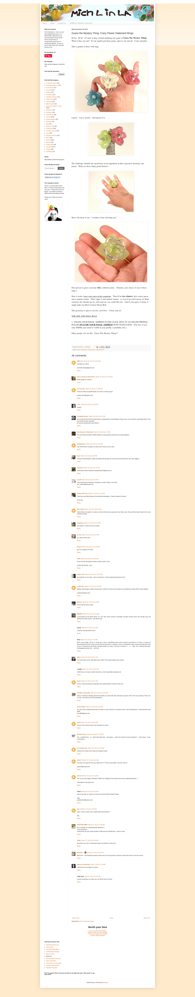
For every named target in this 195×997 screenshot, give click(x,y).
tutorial (48, 140)
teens (48, 137)
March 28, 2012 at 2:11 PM (97, 416)
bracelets (49, 90)
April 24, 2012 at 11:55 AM (93, 876)
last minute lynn (82, 748)
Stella (79, 840)
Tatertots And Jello (51, 968)
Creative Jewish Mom (52, 965)
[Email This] (100, 347)
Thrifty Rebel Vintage (52, 951)
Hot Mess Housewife (83, 693)
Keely (79, 681)
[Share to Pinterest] (109, 347)
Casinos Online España (97, 935)
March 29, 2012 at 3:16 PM (94, 707)
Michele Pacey (81, 734)
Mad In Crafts (50, 954)
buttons (48, 92)
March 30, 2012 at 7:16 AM (90, 776)
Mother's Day (50, 126)
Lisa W (79, 480)
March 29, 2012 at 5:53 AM (91, 614)
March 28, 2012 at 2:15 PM (102, 432)
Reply (79, 370)
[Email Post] (96, 347)
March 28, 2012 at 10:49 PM (91, 547)
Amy (78, 456)
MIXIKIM (79, 614)
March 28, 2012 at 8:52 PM (93, 509)
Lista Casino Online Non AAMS (97, 934)
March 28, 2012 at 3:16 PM (91, 468)
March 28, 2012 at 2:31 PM (94, 444)
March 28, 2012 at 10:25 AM (104, 377)
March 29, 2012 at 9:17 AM (89, 681)
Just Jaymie (81, 389)
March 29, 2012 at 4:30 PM (89, 722)
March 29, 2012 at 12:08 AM (89, 558)
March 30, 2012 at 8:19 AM (90, 791)
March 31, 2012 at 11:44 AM (89, 840)
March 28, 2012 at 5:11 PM (90, 480)
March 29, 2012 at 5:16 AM (91, 602)
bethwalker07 (81, 444)
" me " (79, 404)
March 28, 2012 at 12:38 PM (94, 389)
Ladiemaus (80, 586)
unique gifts (49, 144)
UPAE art (80, 361)
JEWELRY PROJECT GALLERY (81, 23)
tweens (48, 142)
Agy (78, 809)
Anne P (79, 760)
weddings (49, 151)
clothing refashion (51, 97)
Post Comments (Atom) (87, 921)
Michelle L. (80, 852)
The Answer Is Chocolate (85, 432)
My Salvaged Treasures (53, 958)
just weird (49, 121)
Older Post (147, 918)
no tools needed (51, 131)
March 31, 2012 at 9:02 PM (95, 852)
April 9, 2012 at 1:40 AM (98, 864)
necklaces (49, 128)
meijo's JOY (81, 574)
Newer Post (75, 918)
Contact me (62, 23)
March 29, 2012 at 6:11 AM (90, 628)
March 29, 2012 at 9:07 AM (90, 669)
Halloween (49, 110)
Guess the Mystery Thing (84, 349)
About (52, 23)
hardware (49, 112)
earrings (48, 101)
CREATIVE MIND (82, 825)
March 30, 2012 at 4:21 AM (90, 760)
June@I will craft (82, 493)
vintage (48, 149)
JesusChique (81, 707)
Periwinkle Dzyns (82, 416)
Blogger (105, 982)
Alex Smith (80, 509)
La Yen (79, 535)
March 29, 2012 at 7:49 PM (96, 748)
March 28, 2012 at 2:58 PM (89, 456)
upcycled (101, 349)
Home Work (49, 947)
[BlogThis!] (103, 347)
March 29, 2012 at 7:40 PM (95, 734)
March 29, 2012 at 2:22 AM (93, 586)
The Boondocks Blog (52, 949)
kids (47, 124)
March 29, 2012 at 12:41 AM (93, 574)
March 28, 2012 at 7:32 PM (96, 493)
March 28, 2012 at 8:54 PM (92, 523)
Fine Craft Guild (51, 961)
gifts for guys (50, 104)
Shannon (80, 468)
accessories (49, 87)
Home (45, 23)
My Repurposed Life (52, 945)
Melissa (79, 602)
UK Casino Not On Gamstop (97, 931)
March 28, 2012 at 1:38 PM (90, 404)
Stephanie (80, 523)
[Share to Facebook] (107, 347)
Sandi (79, 722)
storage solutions (51, 135)
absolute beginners (52, 85)
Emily (79, 558)
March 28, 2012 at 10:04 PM (90, 535)
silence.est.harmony (83, 864)
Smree (79, 776)
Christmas (49, 94)
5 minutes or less (51, 83)
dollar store (49, 99)
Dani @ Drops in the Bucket (86, 377)
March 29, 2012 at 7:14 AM (89, 639)
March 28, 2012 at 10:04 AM (92, 361)
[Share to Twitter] (105, 347)
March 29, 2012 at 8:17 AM (89, 657)
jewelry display (50, 119)
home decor (49, 114)
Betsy (79, 657)
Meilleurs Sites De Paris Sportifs (97, 932)
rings (97, 349)
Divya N (79, 547)
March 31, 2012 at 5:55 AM (96, 825)
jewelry (93, 349)
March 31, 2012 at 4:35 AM (88, 809)
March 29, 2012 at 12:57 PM (99, 693)
